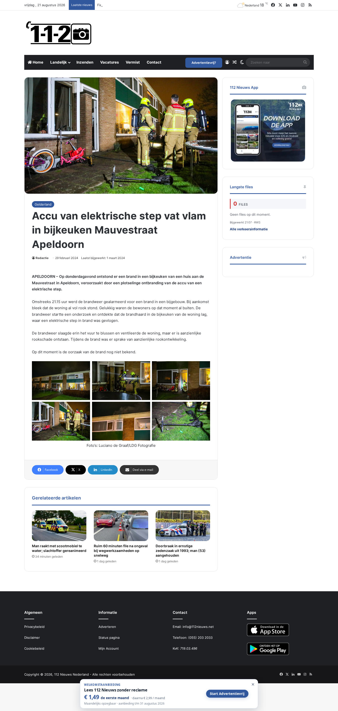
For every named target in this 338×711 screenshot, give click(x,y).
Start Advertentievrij (227, 693)
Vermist (133, 62)
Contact (154, 62)
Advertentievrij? (204, 63)
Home (37, 62)
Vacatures (109, 62)
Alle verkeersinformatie (249, 229)
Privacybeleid (34, 627)
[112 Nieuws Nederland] (59, 32)
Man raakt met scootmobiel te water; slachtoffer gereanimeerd (59, 548)
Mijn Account (108, 648)
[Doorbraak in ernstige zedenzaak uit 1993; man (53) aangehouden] (183, 525)
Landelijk (58, 62)
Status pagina (109, 638)
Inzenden (84, 62)
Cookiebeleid (34, 648)
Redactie (42, 258)
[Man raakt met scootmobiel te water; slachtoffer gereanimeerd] (59, 525)
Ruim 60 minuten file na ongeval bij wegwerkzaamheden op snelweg (121, 550)
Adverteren (107, 627)
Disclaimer (32, 638)
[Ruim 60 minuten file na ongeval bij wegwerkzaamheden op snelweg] (121, 525)
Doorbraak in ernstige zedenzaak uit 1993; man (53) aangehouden (181, 550)
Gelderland (43, 204)
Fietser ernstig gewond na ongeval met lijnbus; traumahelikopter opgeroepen (157, 5)
